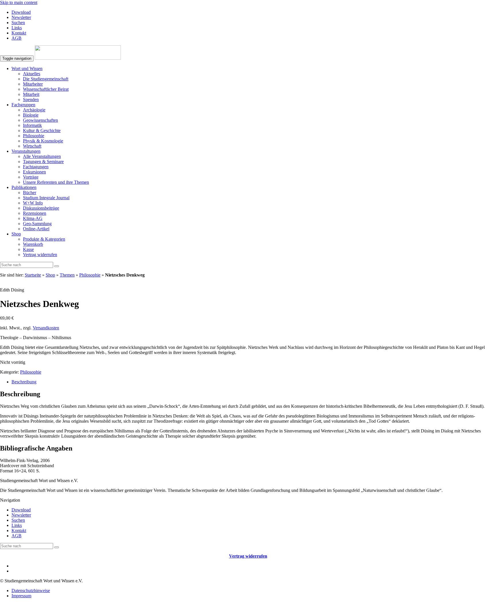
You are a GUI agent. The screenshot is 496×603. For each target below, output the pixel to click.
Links (16, 27)
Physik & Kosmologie (43, 140)
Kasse (28, 249)
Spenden (31, 99)
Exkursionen (34, 171)
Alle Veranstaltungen (42, 156)
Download (21, 12)
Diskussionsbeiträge (41, 208)
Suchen (18, 22)
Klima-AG (32, 218)
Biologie (30, 115)
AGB (16, 38)
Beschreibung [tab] (23, 381)
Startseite (33, 274)
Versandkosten (46, 327)
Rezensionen (34, 213)
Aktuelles (31, 73)
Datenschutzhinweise (30, 590)
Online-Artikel (36, 228)
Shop (16, 233)
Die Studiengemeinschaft (45, 78)
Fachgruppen (23, 104)
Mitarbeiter (33, 84)
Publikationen (23, 187)
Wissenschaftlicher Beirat (46, 89)
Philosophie (33, 135)
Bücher (29, 192)
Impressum (21, 595)
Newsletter (21, 17)
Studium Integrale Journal (46, 197)
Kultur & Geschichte (42, 130)
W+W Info (33, 202)
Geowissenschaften (40, 120)
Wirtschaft (32, 146)
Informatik (32, 125)
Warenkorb (33, 244)
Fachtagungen (36, 166)
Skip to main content (18, 2)
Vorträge (30, 177)
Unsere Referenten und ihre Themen (56, 182)
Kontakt (18, 32)
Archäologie (34, 109)
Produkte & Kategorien (44, 239)
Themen (67, 274)
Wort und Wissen (26, 68)
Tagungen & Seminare (43, 161)
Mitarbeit (31, 94)
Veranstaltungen (25, 151)
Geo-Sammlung (37, 223)
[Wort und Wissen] (78, 58)
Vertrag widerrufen (40, 254)
